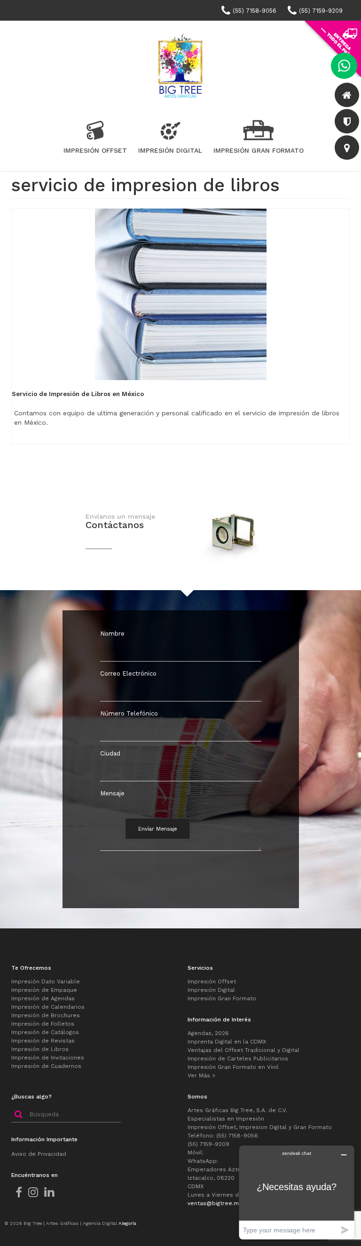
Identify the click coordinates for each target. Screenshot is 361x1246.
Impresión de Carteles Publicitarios (238, 1058)
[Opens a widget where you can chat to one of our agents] (296, 1192)
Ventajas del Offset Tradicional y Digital (243, 1050)
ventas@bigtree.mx (215, 1203)
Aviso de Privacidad (38, 1154)
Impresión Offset (212, 981)
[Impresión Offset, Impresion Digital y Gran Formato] (180, 65)
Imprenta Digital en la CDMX (227, 1041)
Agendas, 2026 (208, 1033)
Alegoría (127, 1223)
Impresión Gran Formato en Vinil (233, 1067)
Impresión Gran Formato (222, 998)
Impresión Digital (211, 990)
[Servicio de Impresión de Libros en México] (181, 293)
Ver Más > (201, 1075)
